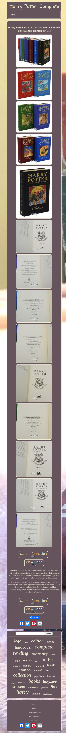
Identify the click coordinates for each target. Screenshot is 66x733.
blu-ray (51, 676)
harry (22, 692)
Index (34, 704)
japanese (44, 688)
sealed (53, 655)
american (21, 682)
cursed (38, 670)
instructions (33, 687)
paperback (39, 676)
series (27, 660)
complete (44, 647)
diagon (16, 666)
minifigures (47, 694)
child (17, 660)
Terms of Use (34, 716)
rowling (20, 653)
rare (26, 642)
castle (21, 686)
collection (22, 675)
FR (36, 720)
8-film (13, 683)
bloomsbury (39, 654)
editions (27, 665)
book (51, 665)
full (13, 687)
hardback (25, 670)
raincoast (39, 666)
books (34, 681)
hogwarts (50, 682)
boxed (50, 641)
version (36, 693)
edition (37, 640)
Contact (34, 708)
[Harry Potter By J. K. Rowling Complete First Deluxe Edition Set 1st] (34, 51)
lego (17, 641)
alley (36, 661)
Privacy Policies (34, 712)
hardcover (23, 647)
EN (32, 720)
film (47, 670)
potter (47, 659)
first (54, 686)
